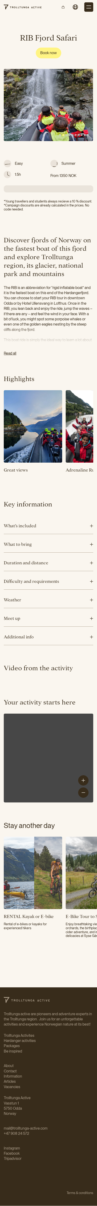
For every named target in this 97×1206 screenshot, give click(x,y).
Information (13, 1076)
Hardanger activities (20, 1040)
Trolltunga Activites (19, 1035)
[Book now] (48, 53)
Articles (10, 1081)
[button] (75, 7)
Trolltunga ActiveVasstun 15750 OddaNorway (17, 1106)
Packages (12, 1046)
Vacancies (12, 1087)
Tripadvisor (12, 1158)
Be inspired (13, 1051)
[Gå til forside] (22, 7)
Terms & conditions (80, 1193)
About (9, 1066)
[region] (48, 758)
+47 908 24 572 (17, 1133)
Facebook (12, 1153)
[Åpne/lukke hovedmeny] (88, 7)
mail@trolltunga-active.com (26, 1128)
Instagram (12, 1148)
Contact (10, 1071)
